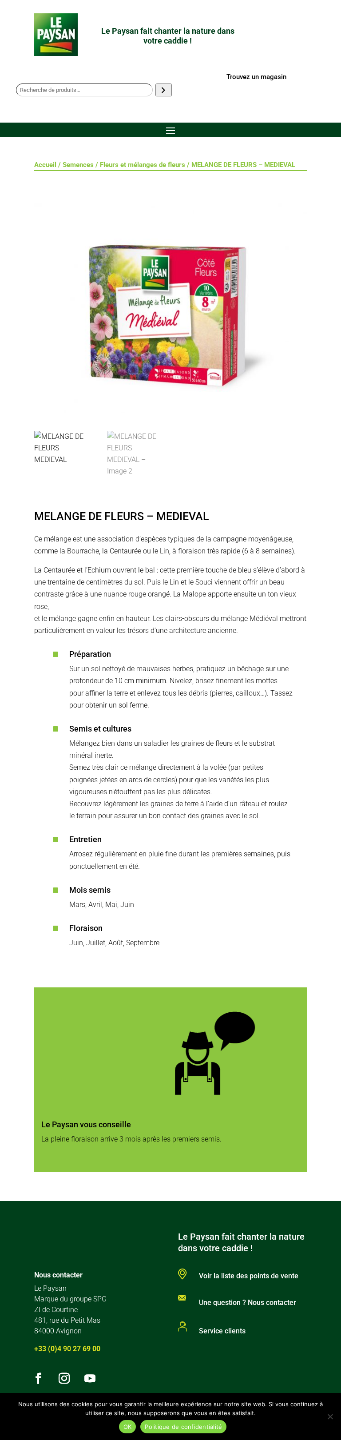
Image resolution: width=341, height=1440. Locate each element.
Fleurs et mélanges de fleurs (142, 165)
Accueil (45, 165)
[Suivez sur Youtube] (90, 1379)
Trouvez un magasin (256, 77)
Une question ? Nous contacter (247, 1302)
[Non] (329, 1416)
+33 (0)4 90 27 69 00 (67, 1349)
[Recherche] (163, 90)
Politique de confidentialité (183, 1426)
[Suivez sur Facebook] (39, 1379)
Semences (78, 165)
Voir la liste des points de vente (248, 1276)
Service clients (222, 1331)
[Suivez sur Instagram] (64, 1379)
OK (127, 1426)
